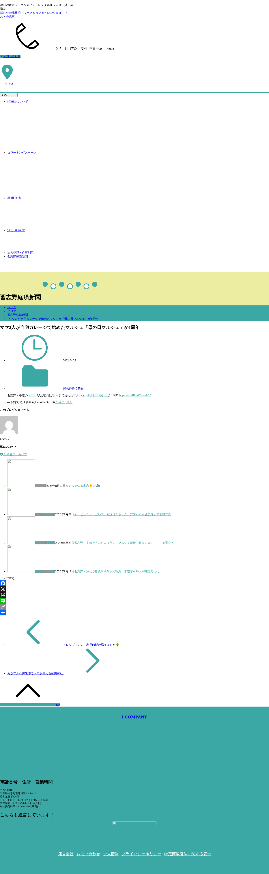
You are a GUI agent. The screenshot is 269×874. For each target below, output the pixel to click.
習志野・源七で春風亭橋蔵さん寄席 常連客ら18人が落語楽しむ (116, 571)
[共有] (134, 612)
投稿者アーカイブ (15, 454)
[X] (134, 589)
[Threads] (134, 595)
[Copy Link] (134, 607)
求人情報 (111, 854)
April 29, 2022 (63, 402)
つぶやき (40, 485)
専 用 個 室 (14, 197)
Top (57, 704)
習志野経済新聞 (17, 256)
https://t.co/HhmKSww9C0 (135, 395)
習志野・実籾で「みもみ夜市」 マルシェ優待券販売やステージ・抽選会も (124, 542)
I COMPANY (134, 717)
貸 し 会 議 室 (16, 230)
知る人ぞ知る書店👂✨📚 (83, 485)
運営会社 (66, 854)
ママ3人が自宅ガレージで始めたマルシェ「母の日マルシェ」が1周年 (52, 318)
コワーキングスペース (22, 152)
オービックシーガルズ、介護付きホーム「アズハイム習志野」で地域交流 (122, 514)
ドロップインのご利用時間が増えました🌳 (91, 644)
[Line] (134, 601)
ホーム (11, 307)
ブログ (11, 311)
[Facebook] (134, 583)
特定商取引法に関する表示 (187, 854)
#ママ (32, 395)
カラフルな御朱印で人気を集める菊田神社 (35, 673)
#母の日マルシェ (97, 395)
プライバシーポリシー (141, 854)
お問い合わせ (11, 56)
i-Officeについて (17, 101)
